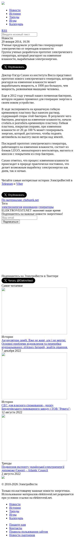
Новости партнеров (22, 535)
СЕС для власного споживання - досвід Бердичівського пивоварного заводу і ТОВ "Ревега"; (36, 407)
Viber (19, 183)
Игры (13, 20)
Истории (15, 13)
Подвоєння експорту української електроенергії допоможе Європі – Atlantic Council (33, 468)
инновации (30, 207)
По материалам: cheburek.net (20, 200)
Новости (15, 10)
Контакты (15, 528)
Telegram (7, 183)
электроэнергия (12, 207)
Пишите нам (17, 524)
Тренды (14, 17)
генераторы (46, 207)
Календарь (16, 24)
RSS (4, 30)
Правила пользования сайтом (28, 531)
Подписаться (10, 221)
